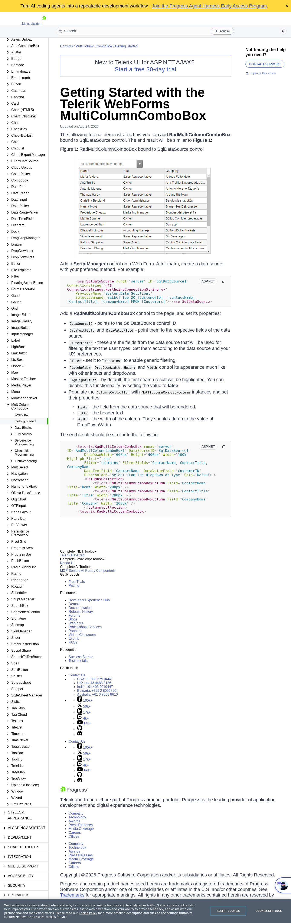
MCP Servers (70, 570)
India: (95, 687)
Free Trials (77, 582)
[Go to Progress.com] (74, 791)
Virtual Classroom (82, 634)
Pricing (74, 585)
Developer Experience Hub (89, 600)
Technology (77, 817)
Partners (75, 631)
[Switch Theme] (283, 31)
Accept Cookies (228, 911)
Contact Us (77, 675)
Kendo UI (67, 563)
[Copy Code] (223, 281)
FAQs (73, 642)
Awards (74, 821)
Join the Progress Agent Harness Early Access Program (209, 6)
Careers (75, 832)
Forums (74, 615)
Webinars (76, 623)
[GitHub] (79, 729)
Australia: (97, 694)
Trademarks (72, 895)
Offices (74, 836)
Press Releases (81, 825)
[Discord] (79, 734)
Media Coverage (81, 829)
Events (74, 638)
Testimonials (78, 661)
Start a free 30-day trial (145, 69)
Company (76, 813)
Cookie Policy (88, 913)
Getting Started (25, 421)
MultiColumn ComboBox (93, 46)
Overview (21, 415)
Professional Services (85, 627)
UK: (94, 683)
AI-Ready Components (98, 570)
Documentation (80, 608)
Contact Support (265, 64)
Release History (81, 611)
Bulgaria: (96, 690)
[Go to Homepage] (44, 23)
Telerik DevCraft (72, 555)
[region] (145, 911)
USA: (94, 679)
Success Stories (81, 657)
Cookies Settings (268, 911)
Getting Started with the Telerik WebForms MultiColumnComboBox (133, 104)
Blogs (73, 619)
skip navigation (31, 23)
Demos (74, 604)
